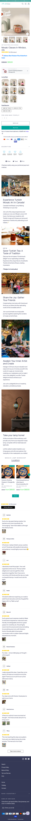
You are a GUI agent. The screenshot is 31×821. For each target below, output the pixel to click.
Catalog (4, 785)
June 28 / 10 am (7, 108)
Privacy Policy (5, 767)
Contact (4, 788)
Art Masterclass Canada (10, 45)
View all (15, 495)
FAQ (3, 776)
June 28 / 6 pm (6, 111)
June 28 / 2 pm (17, 108)
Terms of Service (6, 773)
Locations (15, 460)
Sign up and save (8, 798)
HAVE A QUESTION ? (9, 793)
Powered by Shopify (20, 819)
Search (3, 764)
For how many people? (10, 115)
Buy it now (15, 127)
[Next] (29, 474)
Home (3, 782)
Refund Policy (5, 770)
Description (6, 146)
